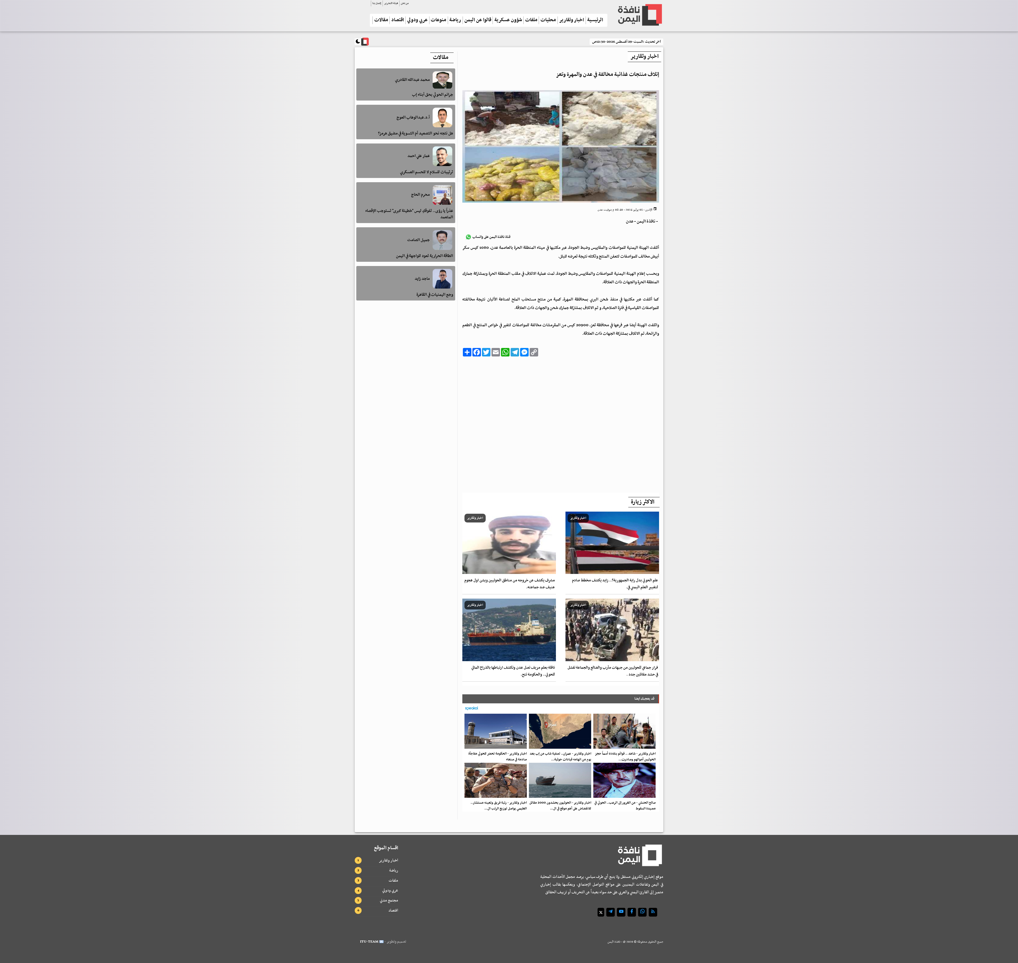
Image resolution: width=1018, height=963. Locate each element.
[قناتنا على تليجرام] (610, 912)
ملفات (531, 20)
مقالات (381, 20)
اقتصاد (397, 20)
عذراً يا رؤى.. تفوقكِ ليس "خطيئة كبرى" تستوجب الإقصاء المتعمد (409, 214)
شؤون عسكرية (508, 20)
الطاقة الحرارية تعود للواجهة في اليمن (424, 255)
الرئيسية (595, 20)
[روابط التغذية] (653, 912)
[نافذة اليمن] (639, 14)
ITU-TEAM (369, 942)
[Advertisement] (560, 423)
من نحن (405, 3)
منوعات (438, 20)
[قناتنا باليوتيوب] (621, 912)
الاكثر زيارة (642, 502)
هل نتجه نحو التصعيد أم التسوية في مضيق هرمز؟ (415, 133)
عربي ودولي (417, 20)
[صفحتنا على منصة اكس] (601, 912)
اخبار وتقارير (571, 20)
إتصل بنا (376, 3)
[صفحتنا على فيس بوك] (632, 912)
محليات (548, 20)
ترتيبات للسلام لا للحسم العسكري (426, 172)
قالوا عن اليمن (477, 20)
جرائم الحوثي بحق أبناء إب (432, 94)
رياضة (455, 20)
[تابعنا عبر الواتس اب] (642, 912)
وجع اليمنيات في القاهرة (434, 294)
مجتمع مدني (389, 900)
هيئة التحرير (391, 3)
